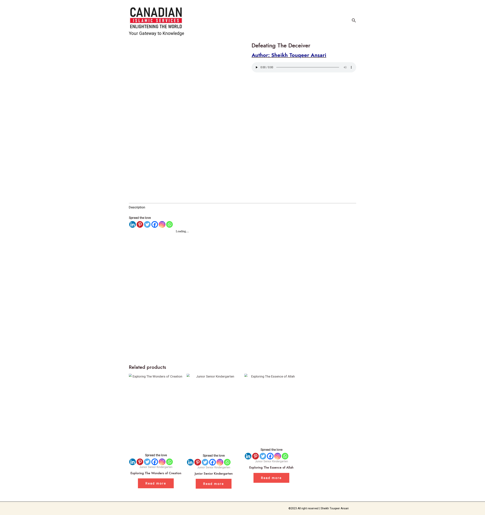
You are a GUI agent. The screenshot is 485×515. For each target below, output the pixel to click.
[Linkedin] (132, 224)
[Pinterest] (140, 224)
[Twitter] (147, 224)
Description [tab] (137, 207)
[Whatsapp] (169, 224)
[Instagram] (162, 224)
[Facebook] (154, 224)
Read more (156, 483)
